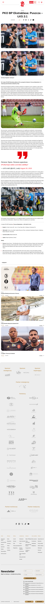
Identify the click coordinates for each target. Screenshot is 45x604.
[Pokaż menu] (3, 2)
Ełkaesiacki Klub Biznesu (28, 545)
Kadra (8, 538)
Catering (8, 550)
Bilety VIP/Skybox (29, 538)
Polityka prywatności (16, 601)
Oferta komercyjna (28, 542)
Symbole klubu (3, 542)
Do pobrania (34, 541)
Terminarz (9, 543)
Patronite (39, 550)
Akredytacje (34, 543)
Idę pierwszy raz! (41, 538)
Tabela (8, 545)
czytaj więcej (27, 586)
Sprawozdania (3, 551)
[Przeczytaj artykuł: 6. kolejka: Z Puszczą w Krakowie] (22, 338)
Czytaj (41, 295)
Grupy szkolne (40, 543)
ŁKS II (20, 543)
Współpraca (34, 545)
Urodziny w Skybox (27, 551)
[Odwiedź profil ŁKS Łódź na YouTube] (28, 524)
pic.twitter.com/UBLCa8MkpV (18, 165)
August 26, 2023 (26, 168)
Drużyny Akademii (21, 548)
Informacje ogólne (3, 539)
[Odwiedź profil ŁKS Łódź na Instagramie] (19, 524)
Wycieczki (39, 541)
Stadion (2, 549)
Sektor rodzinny (40, 545)
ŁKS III (20, 545)
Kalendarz (2, 546)
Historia (2, 544)
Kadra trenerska (22, 541)
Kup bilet (39, 601)
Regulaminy (15, 547)
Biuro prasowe (34, 538)
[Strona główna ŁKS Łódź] (22, 3)
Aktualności (9, 541)
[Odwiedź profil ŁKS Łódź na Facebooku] (16, 524)
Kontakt (20, 559)
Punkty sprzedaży (16, 545)
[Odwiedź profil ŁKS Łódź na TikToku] (25, 524)
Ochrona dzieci (3, 553)
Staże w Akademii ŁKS (22, 554)
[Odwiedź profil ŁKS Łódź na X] (22, 524)
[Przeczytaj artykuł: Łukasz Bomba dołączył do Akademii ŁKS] (22, 308)
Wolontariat (40, 547)
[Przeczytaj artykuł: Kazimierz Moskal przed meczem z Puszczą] (22, 278)
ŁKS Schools (21, 551)
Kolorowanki (40, 552)
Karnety (14, 541)
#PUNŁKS (4, 165)
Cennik (14, 538)
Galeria (8, 547)
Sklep (29, 601)
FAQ (14, 543)
